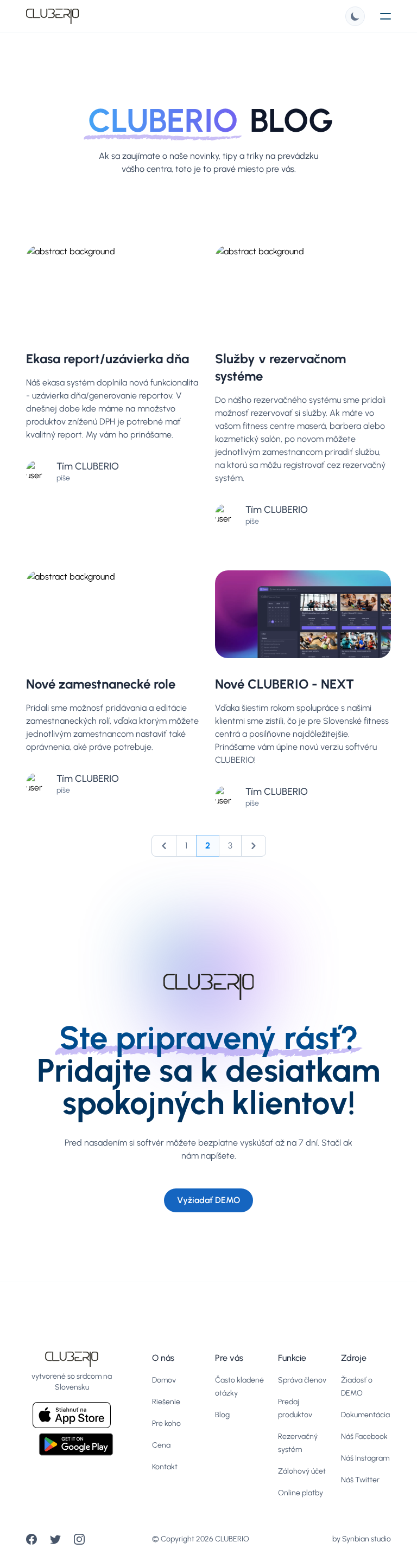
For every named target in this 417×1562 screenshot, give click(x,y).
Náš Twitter (360, 1479)
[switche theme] (355, 16)
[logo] (52, 16)
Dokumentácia (365, 1414)
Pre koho (166, 1423)
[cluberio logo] (71, 1359)
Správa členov (302, 1380)
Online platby (300, 1492)
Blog (222, 1414)
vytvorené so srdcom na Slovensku (71, 1382)
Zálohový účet (302, 1471)
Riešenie (166, 1401)
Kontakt (165, 1466)
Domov (164, 1380)
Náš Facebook (364, 1436)
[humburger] (385, 16)
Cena (161, 1445)
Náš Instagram (365, 1458)
